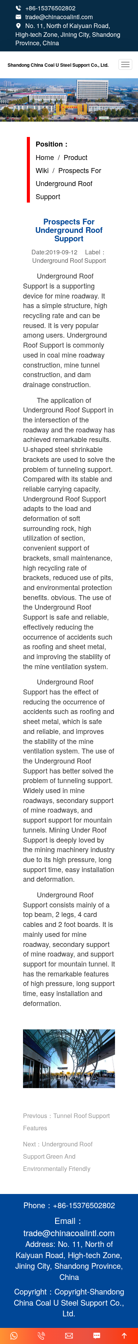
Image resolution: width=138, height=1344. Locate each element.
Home (45, 157)
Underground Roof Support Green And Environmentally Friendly (57, 1156)
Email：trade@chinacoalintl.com (69, 1226)
